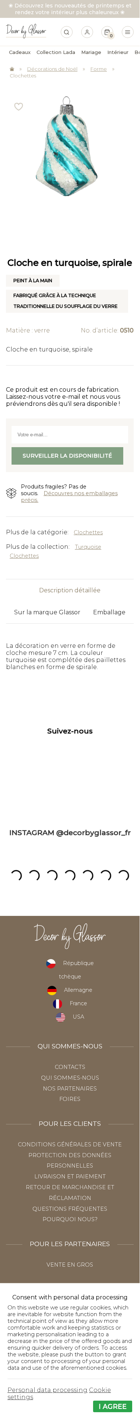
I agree (113, 1406)
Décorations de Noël (52, 69)
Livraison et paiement (70, 1176)
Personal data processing (47, 1390)
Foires (69, 1099)
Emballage (109, 612)
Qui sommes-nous (70, 1077)
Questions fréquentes (69, 1209)
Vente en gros (70, 1264)
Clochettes (23, 76)
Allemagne (78, 990)
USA (78, 1016)
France (78, 1003)
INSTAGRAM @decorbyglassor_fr (70, 832)
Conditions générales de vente (70, 1144)
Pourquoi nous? (70, 1219)
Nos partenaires (70, 1088)
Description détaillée (70, 590)
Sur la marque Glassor (47, 612)
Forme (98, 69)
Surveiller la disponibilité (67, 455)
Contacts (70, 1067)
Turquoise (88, 547)
